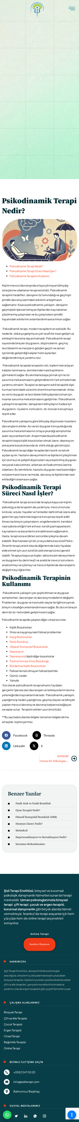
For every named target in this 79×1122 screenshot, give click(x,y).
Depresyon (17, 651)
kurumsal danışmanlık (19, 909)
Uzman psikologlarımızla (37, 900)
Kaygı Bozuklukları (21, 637)
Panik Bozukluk (19, 641)
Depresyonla (18, 656)
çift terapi (21, 904)
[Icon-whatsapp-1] (35, 1116)
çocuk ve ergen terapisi (47, 904)
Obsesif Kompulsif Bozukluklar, (29, 646)
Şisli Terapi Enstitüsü (18, 891)
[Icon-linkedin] (26, 1116)
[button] (16, 735)
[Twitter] (16, 1116)
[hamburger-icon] (71, 9)
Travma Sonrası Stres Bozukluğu (29, 661)
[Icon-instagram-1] (44, 1116)
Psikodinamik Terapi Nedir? (26, 266)
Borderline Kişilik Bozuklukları (28, 666)
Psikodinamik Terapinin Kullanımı (30, 276)
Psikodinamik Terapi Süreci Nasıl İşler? (33, 271)
